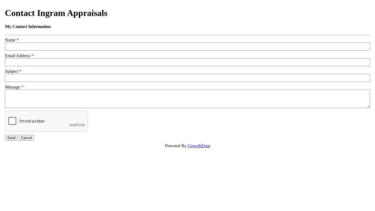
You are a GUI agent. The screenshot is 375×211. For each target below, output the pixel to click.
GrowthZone (199, 145)
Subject (11, 71)
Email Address (17, 55)
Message (12, 87)
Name (10, 40)
